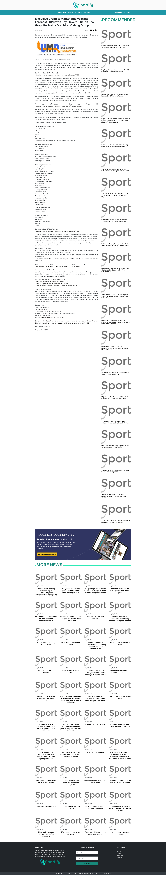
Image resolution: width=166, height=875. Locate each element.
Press (119, 853)
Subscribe (87, 863)
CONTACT (87, 12)
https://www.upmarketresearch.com (52, 317)
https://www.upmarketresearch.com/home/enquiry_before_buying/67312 (58, 106)
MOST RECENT (68, 12)
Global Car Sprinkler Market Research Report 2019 (51, 283)
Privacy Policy (106, 873)
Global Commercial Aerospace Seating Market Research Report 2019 (57, 286)
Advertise (120, 856)
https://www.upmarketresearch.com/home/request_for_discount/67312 (58, 266)
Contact (119, 858)
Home (119, 851)
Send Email (43, 309)
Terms (98, 873)
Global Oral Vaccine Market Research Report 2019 (51, 281)
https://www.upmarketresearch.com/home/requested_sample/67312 (57, 75)
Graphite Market (51, 117)
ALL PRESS (78, 12)
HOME (60, 12)
